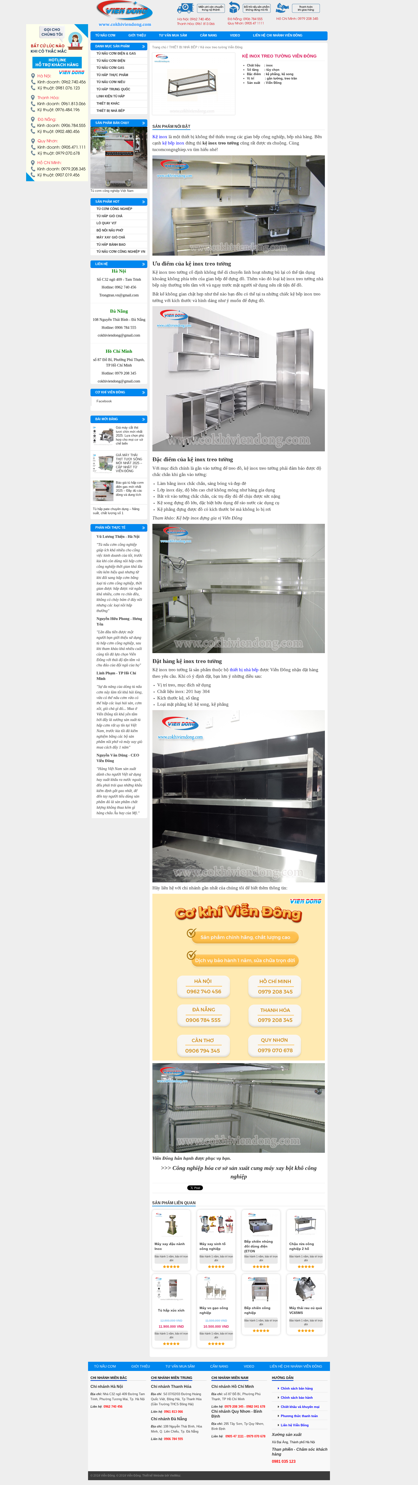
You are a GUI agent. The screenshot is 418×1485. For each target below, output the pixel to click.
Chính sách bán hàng (297, 1388)
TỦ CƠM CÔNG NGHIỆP (114, 209)
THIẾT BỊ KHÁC (108, 103)
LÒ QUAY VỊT (107, 223)
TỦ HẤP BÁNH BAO (111, 244)
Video (235, 35)
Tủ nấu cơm (105, 35)
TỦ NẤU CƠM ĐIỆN (111, 61)
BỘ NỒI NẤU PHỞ (110, 230)
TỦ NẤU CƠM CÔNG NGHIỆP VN (121, 251)
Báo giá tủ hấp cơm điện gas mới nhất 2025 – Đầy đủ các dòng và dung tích (130, 489)
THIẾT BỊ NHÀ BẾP (183, 47)
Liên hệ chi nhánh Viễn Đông (277, 35)
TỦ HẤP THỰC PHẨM (112, 75)
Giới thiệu (137, 35)
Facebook (104, 401)
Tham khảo (163, 517)
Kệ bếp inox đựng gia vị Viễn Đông (209, 517)
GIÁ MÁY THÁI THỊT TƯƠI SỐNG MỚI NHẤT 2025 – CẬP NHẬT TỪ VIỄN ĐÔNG (129, 463)
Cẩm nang (208, 35)
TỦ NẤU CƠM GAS (110, 68)
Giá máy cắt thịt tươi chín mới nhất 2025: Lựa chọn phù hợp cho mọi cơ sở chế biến (130, 435)
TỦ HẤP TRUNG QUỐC (113, 89)
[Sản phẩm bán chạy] (118, 157)
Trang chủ (159, 47)
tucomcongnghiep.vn (172, 149)
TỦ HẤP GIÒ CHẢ (109, 216)
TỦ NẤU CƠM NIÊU (111, 82)
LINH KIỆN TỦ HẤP (111, 96)
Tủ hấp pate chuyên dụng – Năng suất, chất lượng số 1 (116, 511)
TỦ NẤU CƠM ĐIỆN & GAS (116, 53)
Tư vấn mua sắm (173, 35)
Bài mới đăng (106, 419)
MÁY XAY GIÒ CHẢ (111, 237)
